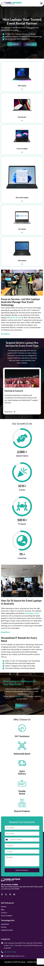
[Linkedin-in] (14, 894)
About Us (3, 906)
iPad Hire (3, 927)
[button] (41, 3)
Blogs (2, 909)
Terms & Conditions (6, 915)
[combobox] (7, 840)
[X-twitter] (6, 894)
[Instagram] (10, 894)
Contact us (4, 912)
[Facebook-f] (2, 894)
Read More (5, 334)
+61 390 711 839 (21, 696)
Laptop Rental (5, 924)
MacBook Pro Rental (7, 930)
